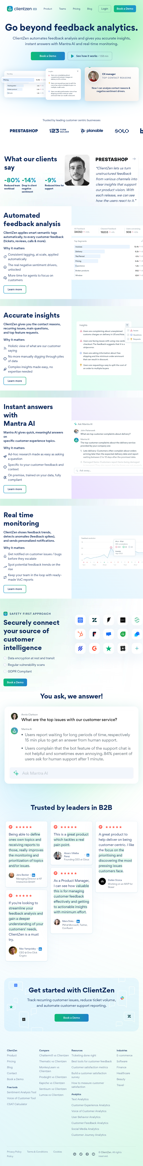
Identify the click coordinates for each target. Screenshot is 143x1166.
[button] (124, 159)
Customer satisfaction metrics (90, 1067)
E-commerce (125, 1055)
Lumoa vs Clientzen (51, 1095)
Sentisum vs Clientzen (53, 1089)
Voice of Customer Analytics (89, 1111)
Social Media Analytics (85, 1129)
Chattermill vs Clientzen (54, 1055)
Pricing (11, 1061)
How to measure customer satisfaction (88, 1084)
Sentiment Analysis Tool (21, 1092)
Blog (10, 1067)
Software (122, 1061)
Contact (12, 1073)
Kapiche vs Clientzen (52, 1083)
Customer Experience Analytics (91, 1105)
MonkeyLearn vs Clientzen (49, 1069)
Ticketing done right (84, 1055)
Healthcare (123, 1073)
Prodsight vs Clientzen (53, 1077)
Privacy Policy (14, 1151)
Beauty (121, 1079)
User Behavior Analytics (86, 1117)
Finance (121, 1067)
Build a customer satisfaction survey (89, 1075)
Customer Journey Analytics (89, 1134)
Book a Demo (48, 56)
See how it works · (92, 56)
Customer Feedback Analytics (90, 1123)
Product (12, 1055)
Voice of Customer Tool (21, 1098)
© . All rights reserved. (110, 1154)
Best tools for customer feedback (92, 1061)
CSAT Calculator (17, 1104)
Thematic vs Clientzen (53, 1061)
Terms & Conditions (37, 1151)
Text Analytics (80, 1099)
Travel (120, 1085)
